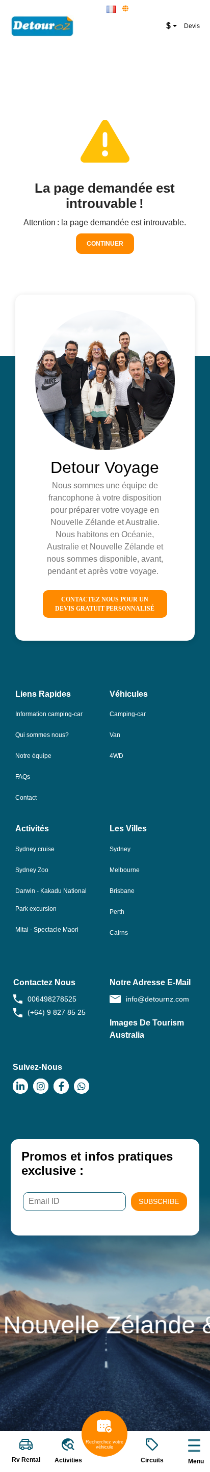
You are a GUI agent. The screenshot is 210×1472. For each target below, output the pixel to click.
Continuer (105, 243)
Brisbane (122, 891)
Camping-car (128, 714)
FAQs (22, 776)
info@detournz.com (157, 999)
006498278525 (52, 999)
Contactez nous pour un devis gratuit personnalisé (104, 604)
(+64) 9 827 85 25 (57, 1012)
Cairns (119, 932)
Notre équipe (33, 755)
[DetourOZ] (48, 26)
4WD (116, 755)
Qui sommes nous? (42, 735)
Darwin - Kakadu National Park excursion (51, 899)
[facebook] (61, 1086)
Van (115, 735)
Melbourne (125, 870)
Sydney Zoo (31, 870)
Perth (117, 911)
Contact (26, 797)
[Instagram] (40, 1086)
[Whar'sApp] (81, 1086)
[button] (111, 9)
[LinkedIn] (20, 1086)
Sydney (120, 849)
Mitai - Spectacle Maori (46, 929)
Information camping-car (49, 714)
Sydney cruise (35, 849)
